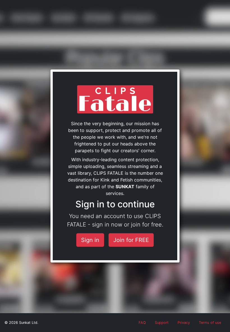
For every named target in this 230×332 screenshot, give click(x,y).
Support (162, 322)
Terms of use (210, 322)
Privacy (184, 322)
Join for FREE (131, 240)
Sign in (90, 240)
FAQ (142, 322)
